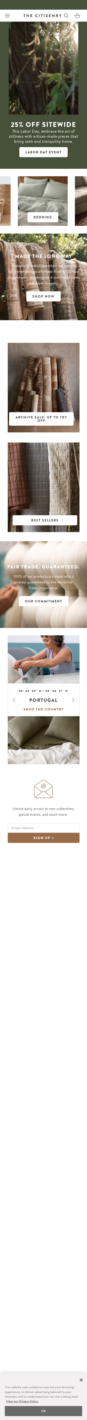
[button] (77, 15)
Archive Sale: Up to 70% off (41, 419)
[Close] (81, 1380)
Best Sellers (45, 520)
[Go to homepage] (42, 15)
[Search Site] (66, 15)
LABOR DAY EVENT (43, 152)
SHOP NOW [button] (43, 296)
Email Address (23, 828)
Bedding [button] (43, 217)
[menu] (7, 15)
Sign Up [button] (42, 837)
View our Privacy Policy (22, 1401)
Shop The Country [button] (43, 709)
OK (43, 1411)
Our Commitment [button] (43, 601)
